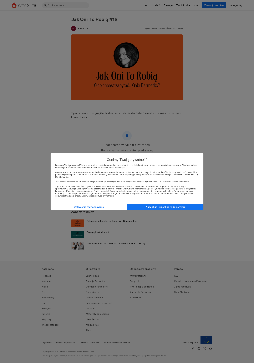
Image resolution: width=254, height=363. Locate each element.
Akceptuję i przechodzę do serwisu (165, 207)
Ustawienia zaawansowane (89, 207)
